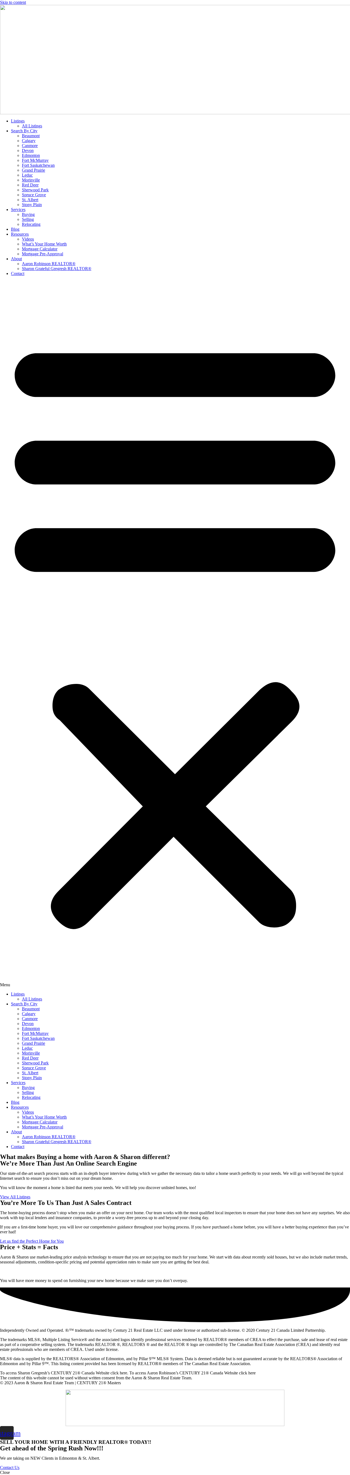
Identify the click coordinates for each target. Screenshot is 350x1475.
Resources (20, 234)
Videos (28, 239)
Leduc (27, 175)
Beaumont (31, 135)
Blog (15, 229)
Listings (18, 121)
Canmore (30, 145)
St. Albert (30, 199)
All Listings (32, 126)
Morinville (31, 180)
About (16, 258)
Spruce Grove (34, 194)
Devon (28, 150)
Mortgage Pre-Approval (42, 253)
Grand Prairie (33, 170)
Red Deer (30, 185)
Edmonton (31, 155)
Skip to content (13, 2)
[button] (175, 633)
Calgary (29, 140)
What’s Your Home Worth (44, 244)
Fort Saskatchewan (38, 165)
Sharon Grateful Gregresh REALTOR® (56, 268)
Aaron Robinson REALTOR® (48, 263)
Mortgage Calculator (39, 249)
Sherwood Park (35, 190)
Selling (28, 219)
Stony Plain (32, 204)
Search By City (24, 130)
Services (18, 209)
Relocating (31, 224)
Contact (17, 273)
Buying (28, 214)
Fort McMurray (35, 160)
